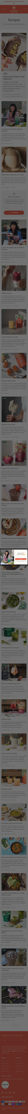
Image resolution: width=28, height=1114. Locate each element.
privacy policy (24, 560)
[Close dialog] (26, 550)
